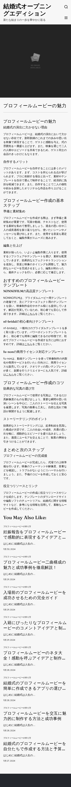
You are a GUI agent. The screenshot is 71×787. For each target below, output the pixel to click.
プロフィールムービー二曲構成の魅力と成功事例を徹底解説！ (34, 565)
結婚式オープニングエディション (27, 10)
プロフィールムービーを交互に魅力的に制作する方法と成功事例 (34, 716)
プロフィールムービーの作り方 (17, 526)
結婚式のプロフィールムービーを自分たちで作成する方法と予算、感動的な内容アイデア (34, 746)
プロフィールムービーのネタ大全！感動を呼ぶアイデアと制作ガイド (34, 655)
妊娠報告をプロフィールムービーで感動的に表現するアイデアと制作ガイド (34, 534)
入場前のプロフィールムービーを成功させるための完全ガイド (34, 595)
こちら (31, 313)
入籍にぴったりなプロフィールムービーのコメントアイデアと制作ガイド (35, 625)
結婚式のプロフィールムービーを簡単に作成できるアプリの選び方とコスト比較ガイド (34, 686)
